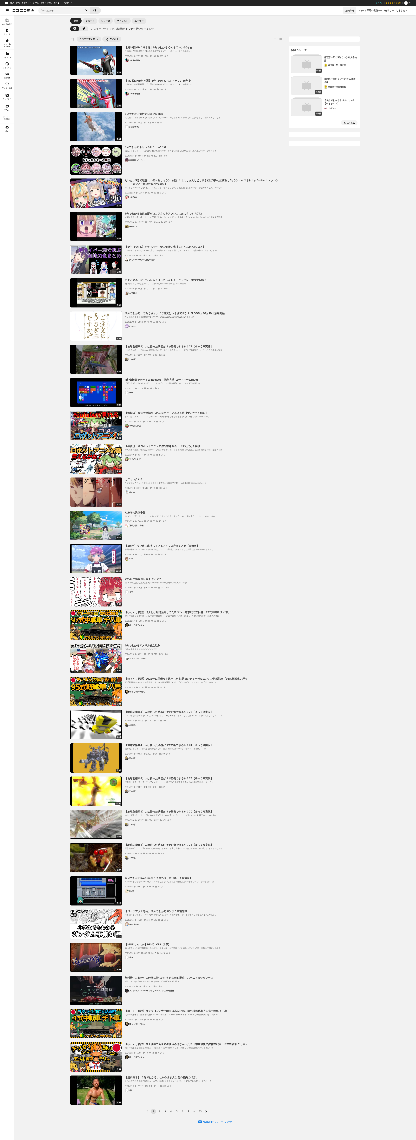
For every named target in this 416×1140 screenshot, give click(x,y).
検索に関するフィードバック (217, 1121)
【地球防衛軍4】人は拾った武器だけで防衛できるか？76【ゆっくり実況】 (169, 844)
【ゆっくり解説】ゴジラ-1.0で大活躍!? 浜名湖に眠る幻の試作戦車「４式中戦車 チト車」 (177, 1010)
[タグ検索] (83, 28)
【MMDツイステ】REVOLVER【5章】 (148, 944)
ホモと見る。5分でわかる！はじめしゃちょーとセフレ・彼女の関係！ (166, 280)
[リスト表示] (274, 39)
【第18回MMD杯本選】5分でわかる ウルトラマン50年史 (158, 47)
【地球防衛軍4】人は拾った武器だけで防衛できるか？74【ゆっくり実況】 (169, 745)
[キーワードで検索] (74, 28)
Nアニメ (57, 3)
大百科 (44, 3)
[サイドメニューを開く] (7, 10)
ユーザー (139, 20)
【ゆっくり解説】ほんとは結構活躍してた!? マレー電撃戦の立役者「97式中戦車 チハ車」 (178, 612)
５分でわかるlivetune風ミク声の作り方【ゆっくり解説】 (158, 878)
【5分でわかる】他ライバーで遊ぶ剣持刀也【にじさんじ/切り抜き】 (165, 246)
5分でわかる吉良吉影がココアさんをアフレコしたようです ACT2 (163, 213)
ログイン (379, 3)
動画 (12, 3)
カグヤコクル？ (134, 479)
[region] (7, 577)
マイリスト (122, 20)
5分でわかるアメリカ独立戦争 (142, 645)
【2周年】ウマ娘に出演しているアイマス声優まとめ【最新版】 (162, 545)
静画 (18, 3)
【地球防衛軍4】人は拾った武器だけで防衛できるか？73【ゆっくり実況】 (169, 778)
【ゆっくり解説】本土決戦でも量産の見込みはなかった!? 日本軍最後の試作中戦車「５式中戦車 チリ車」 (186, 1044)
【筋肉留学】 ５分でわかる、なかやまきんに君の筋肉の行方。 (161, 1077)
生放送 (24, 3)
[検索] (95, 10)
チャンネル (34, 3)
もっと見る (349, 122)
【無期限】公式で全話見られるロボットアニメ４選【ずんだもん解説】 (166, 412)
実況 (50, 3)
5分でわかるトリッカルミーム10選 (145, 147)
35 (200, 1111)
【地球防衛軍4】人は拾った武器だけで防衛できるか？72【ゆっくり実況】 (169, 346)
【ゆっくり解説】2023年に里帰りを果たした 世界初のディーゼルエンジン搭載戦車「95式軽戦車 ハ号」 (186, 678)
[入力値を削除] (86, 10)
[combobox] (64, 10)
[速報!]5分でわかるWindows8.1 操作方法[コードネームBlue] (161, 379)
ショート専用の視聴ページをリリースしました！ (383, 10)
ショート (90, 20)
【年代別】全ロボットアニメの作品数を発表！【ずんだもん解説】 (164, 446)
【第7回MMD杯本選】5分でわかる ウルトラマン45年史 (158, 80)
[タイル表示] (280, 39)
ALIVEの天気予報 (135, 512)
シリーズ (105, 20)
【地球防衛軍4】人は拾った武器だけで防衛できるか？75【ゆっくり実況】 (169, 711)
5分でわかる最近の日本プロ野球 (144, 113)
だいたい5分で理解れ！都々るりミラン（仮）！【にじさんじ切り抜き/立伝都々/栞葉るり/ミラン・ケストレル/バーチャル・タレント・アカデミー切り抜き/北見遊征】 (202, 182)
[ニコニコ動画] (23, 10)
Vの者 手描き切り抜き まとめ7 (143, 579)
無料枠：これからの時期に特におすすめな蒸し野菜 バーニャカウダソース (169, 977)
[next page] (206, 1111)
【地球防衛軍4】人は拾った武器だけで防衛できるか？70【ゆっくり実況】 (169, 811)
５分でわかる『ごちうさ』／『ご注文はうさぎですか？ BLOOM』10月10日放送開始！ (176, 313)
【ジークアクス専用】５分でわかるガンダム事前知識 (156, 911)
